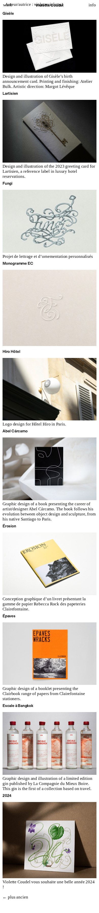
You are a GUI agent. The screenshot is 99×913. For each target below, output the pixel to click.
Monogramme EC (18, 263)
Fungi (7, 183)
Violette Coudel (49, 5)
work (7, 5)
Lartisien (10, 93)
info (92, 5)
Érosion (9, 526)
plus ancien (15, 897)
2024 (7, 795)
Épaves (9, 616)
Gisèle (8, 13)
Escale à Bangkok (18, 705)
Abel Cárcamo (15, 431)
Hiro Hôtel (11, 351)
